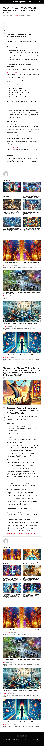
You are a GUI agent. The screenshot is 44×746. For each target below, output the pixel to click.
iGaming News (16, 147)
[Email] (4, 33)
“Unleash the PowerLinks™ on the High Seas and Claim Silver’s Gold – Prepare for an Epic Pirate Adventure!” (31, 562)
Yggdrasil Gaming (6, 265)
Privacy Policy (35, 739)
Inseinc (4, 295)
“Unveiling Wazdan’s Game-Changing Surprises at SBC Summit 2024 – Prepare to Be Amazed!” (12, 195)
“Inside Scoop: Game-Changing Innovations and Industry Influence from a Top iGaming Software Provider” (21, 324)
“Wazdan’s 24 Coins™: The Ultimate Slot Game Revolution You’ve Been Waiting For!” (31, 229)
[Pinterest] (4, 31)
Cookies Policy (27, 739)
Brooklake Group (25, 742)
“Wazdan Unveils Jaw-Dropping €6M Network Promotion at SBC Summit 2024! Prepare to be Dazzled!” (12, 229)
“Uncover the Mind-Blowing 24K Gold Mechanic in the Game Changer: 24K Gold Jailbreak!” (21, 263)
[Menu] (4, 2)
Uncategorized (6, 326)
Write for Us (8, 739)
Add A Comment (22, 602)
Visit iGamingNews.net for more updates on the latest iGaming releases (22, 533)
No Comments (22, 15)
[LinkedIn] (4, 28)
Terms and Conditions (18, 739)
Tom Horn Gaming (6, 357)
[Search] (39, 2)
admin (7, 15)
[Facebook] (4, 23)
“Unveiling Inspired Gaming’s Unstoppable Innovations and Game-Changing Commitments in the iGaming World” (21, 293)
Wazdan (16, 15)
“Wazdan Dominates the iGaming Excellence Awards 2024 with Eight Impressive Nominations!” (11, 212)
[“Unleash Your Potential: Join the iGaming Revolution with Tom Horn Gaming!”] (22, 342)
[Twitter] (4, 26)
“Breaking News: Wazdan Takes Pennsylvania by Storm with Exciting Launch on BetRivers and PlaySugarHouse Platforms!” (31, 213)
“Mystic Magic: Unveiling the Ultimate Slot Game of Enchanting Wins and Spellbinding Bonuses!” (31, 595)
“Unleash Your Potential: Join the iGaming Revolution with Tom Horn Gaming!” (20, 355)
